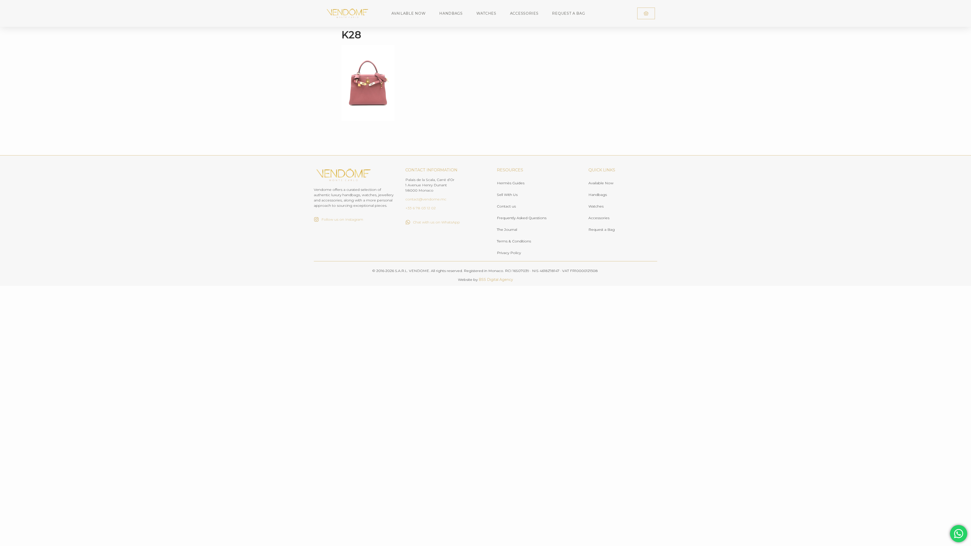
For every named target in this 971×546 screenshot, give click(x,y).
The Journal (507, 229)
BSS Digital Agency (496, 279)
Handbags (451, 13)
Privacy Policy (509, 253)
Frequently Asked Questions (521, 218)
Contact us (506, 206)
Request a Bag (568, 13)
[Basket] (646, 13)
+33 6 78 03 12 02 (420, 208)
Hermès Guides (510, 183)
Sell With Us (507, 194)
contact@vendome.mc (425, 199)
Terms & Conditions (514, 241)
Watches (486, 13)
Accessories (524, 13)
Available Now (408, 13)
